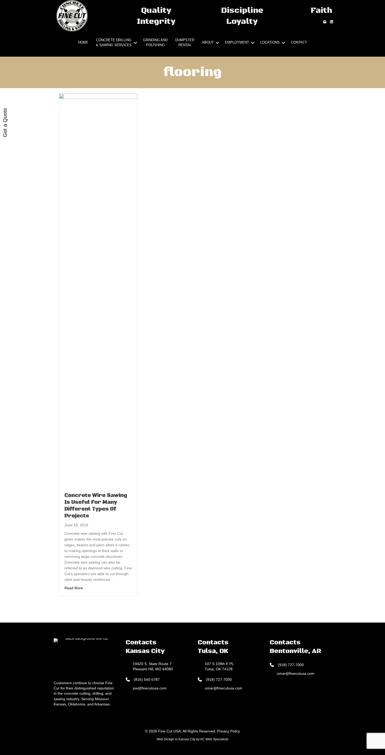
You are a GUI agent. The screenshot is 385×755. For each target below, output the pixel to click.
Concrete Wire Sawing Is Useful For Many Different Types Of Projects (95, 505)
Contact (299, 42)
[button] (135, 42)
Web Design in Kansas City (176, 739)
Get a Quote (5, 122)
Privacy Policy (228, 731)
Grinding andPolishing (155, 42)
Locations (270, 42)
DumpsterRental (184, 42)
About (208, 42)
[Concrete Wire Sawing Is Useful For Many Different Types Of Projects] (98, 290)
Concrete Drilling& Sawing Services (114, 42)
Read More (73, 588)
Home (83, 42)
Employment (237, 42)
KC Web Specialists (214, 739)
